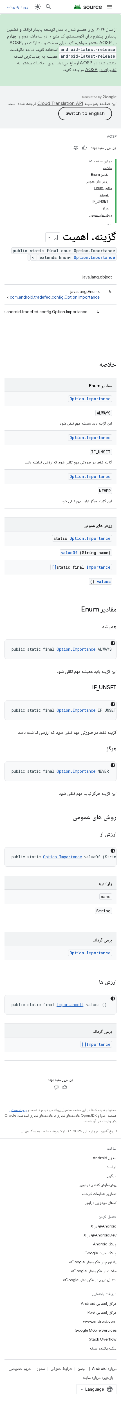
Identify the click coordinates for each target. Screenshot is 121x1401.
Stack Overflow (102, 1339)
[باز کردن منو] (109, 6)
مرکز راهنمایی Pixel (102, 1312)
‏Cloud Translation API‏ (60, 103)
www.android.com (99, 1321)
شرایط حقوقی (61, 1368)
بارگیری (111, 1175)
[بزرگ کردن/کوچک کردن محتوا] (90, 161)
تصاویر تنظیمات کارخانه (99, 1193)
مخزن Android (104, 1157)
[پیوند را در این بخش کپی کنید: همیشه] (95, 627)
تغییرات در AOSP (101, 69)
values (104, 581)
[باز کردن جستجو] (48, 6)
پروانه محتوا (18, 1109)
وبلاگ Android (104, 1244)
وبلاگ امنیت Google (100, 1252)
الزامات (111, 1166)
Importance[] (70, 1004)
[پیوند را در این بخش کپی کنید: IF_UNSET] (85, 688)
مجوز (41, 1368)
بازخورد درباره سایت (97, 1377)
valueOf (69, 552)
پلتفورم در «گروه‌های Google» (92, 1261)
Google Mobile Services (95, 1330)
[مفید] (84, 148)
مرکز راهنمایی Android (98, 1303)
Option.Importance (94, 257)
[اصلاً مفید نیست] (76, 148)
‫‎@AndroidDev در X (100, 1235)
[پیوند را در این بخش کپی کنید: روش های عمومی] (65, 817)
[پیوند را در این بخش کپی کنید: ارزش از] (93, 834)
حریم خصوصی (20, 1368)
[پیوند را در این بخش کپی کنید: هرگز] (99, 749)
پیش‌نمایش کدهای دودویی (97, 1184)
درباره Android (104, 1368)
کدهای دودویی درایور (100, 1202)
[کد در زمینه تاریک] (112, 643)
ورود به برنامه (17, 6)
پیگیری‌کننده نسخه (103, 1348)
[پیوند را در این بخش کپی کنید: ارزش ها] (92, 982)
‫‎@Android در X (103, 1226)
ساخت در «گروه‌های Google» (93, 1270)
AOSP (111, 136)
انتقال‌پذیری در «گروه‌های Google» (89, 1279)
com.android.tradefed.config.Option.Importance (55, 297)
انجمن (82, 1368)
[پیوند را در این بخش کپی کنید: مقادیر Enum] (75, 609)
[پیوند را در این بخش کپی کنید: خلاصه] (91, 365)
